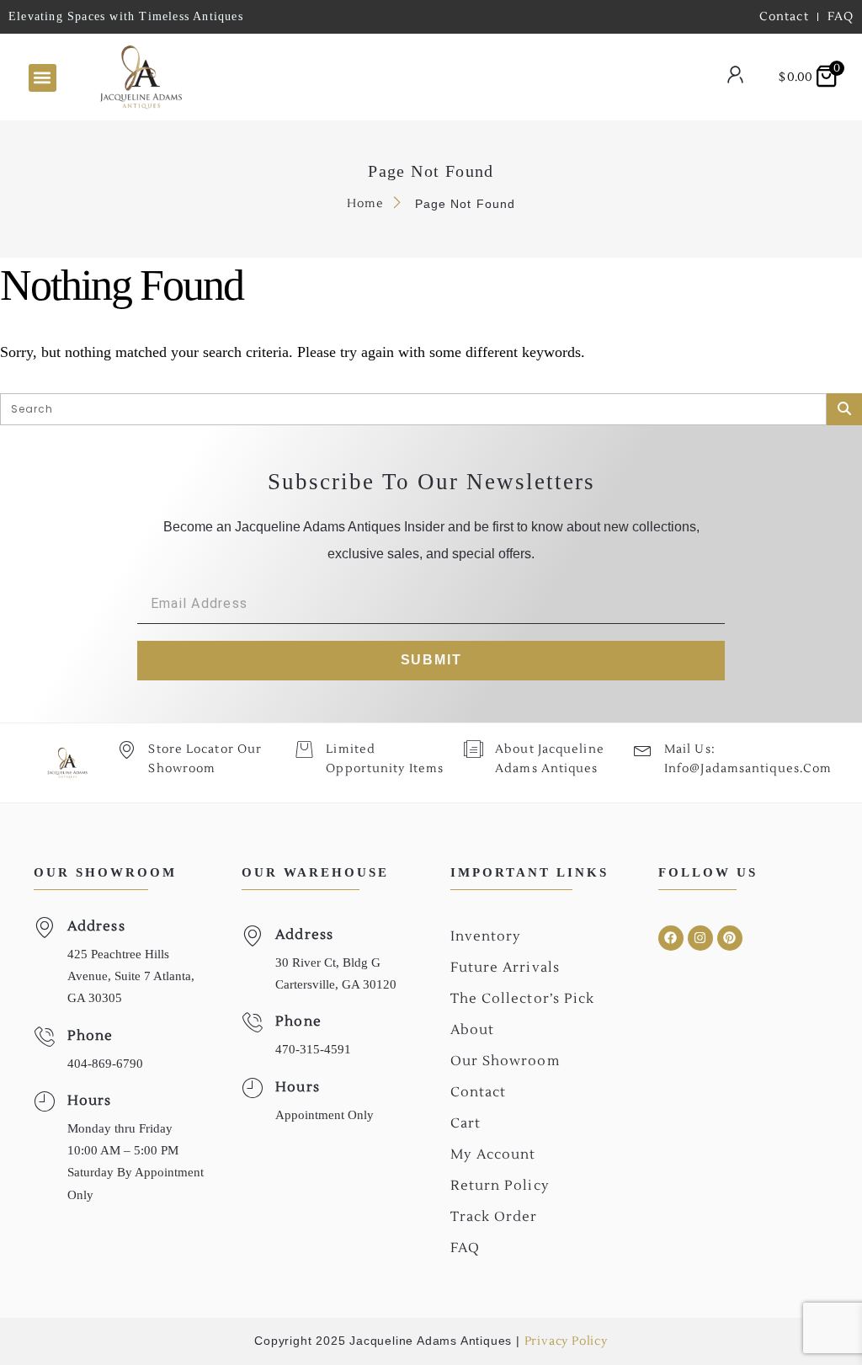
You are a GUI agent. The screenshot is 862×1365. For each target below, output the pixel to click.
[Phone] (44, 1037)
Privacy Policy (566, 1341)
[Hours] (44, 1101)
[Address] (44, 927)
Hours (89, 1100)
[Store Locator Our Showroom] (127, 749)
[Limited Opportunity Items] (304, 749)
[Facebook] (671, 938)
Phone (90, 1035)
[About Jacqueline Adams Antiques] (473, 749)
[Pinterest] (729, 938)
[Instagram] (700, 938)
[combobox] (423, 77)
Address (96, 926)
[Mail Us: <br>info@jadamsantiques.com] (643, 749)
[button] (42, 78)
